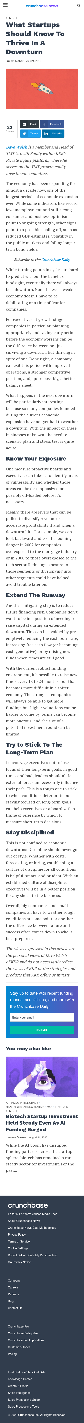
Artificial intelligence (22, 1103)
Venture (12, 18)
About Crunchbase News (24, 1221)
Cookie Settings (18, 1248)
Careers (13, 1287)
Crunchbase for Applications (26, 1340)
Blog (11, 1301)
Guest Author (15, 61)
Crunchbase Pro (18, 1326)
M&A (49, 1107)
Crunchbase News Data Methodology (32, 1228)
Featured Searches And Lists (26, 1372)
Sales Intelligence (19, 1393)
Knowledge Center (20, 1379)
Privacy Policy (17, 1234)
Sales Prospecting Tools (23, 1406)
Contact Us (15, 1308)
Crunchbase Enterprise (23, 1333)
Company (14, 1280)
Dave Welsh (16, 147)
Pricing (12, 1354)
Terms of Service (19, 1241)
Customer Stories (19, 1347)
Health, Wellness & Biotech (25, 1107)
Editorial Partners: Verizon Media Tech (32, 1214)
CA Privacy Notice (19, 1262)
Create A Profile (18, 1386)
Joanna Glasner (16, 1137)
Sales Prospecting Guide (24, 1400)
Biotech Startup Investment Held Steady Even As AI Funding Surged (42, 1122)
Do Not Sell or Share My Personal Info (32, 1255)
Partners (13, 1294)
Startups (61, 1107)
